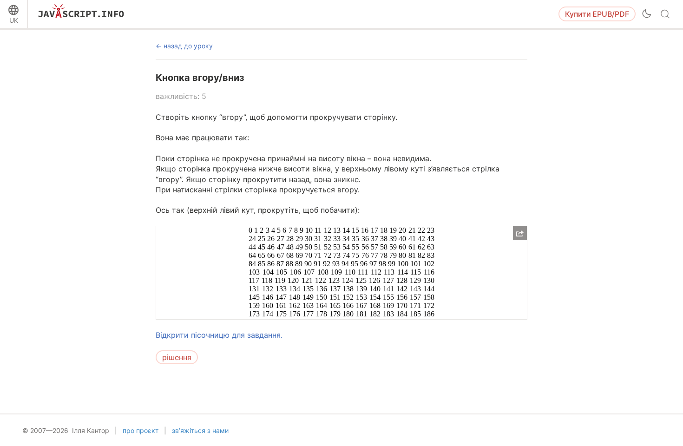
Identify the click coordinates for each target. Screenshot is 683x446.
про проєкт (140, 430)
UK (13, 20)
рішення (176, 357)
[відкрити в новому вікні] (520, 233)
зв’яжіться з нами (200, 430)
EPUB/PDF (597, 14)
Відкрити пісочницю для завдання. (219, 335)
